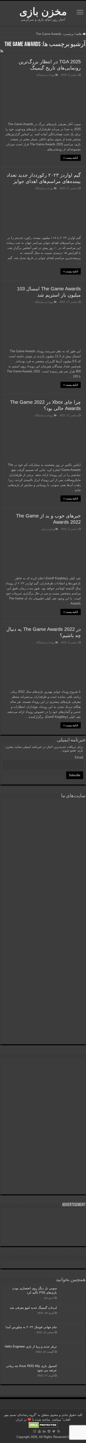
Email (79, 757)
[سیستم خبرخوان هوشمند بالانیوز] (43, 971)
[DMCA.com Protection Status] (43, 1424)
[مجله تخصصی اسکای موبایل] (43, 1002)
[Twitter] (54, 1431)
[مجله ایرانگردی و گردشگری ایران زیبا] (43, 905)
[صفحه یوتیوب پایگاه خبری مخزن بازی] (43, 1107)
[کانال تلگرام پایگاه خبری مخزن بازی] (43, 1081)
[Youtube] (39, 1431)
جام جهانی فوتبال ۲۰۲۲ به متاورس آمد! (31, 1327)
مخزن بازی (43, 11)
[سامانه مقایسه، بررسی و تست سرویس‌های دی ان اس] (43, 1030)
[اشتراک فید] (1, 51)
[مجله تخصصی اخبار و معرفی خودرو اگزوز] (43, 938)
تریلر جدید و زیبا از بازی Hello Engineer (31, 1346)
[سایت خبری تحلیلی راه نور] (43, 877)
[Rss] (58, 1431)
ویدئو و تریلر (48, 529)
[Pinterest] (49, 1431)
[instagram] (35, 1431)
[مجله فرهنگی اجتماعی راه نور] (43, 850)
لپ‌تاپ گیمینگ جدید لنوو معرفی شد (33, 1307)
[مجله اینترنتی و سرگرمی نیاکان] (43, 820)
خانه (79, 34)
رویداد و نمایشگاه (45, 74)
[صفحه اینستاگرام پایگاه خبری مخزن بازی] (43, 1066)
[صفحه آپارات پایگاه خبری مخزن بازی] (43, 1142)
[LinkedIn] (44, 1431)
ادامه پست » (70, 157)
